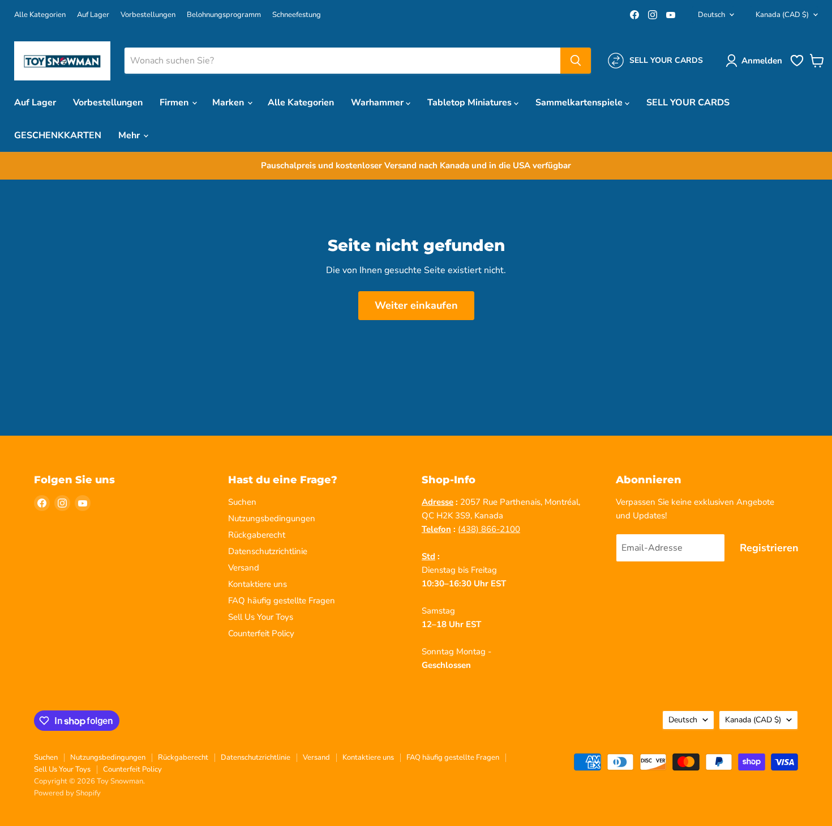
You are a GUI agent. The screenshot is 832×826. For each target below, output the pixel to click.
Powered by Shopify (67, 793)
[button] (756, 60)
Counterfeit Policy (261, 633)
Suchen (242, 502)
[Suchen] (575, 61)
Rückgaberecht (256, 534)
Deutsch (711, 15)
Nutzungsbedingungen (271, 518)
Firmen (175, 102)
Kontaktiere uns (257, 584)
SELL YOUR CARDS (688, 102)
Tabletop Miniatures (470, 102)
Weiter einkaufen (416, 305)
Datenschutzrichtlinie (267, 551)
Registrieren (769, 548)
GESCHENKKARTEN (57, 135)
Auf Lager (93, 15)
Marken (229, 102)
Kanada (782, 15)
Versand (243, 567)
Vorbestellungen (148, 15)
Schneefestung (296, 15)
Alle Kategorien (40, 15)
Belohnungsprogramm (224, 15)
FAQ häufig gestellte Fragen (281, 600)
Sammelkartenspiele (580, 102)
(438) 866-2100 (489, 529)
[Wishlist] (797, 65)
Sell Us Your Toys (260, 617)
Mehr (130, 135)
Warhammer (378, 102)
